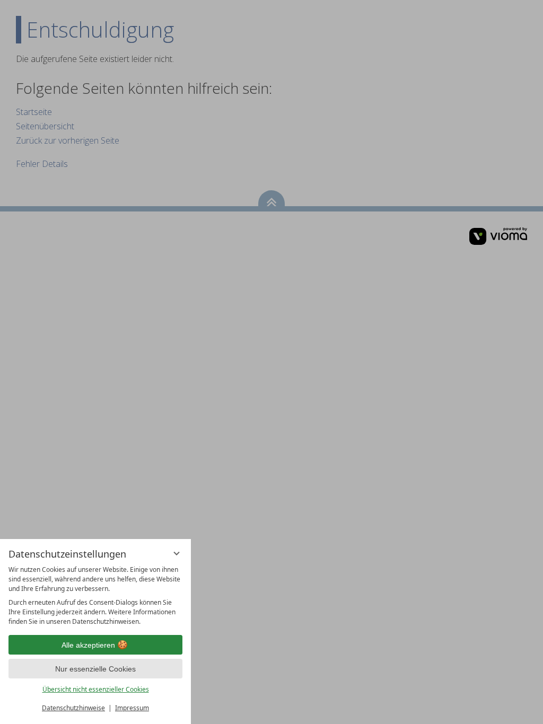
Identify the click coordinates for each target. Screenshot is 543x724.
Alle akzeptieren (88, 645)
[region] (95, 595)
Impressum (132, 707)
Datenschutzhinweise (73, 707)
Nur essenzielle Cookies (95, 669)
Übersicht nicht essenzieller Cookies (95, 689)
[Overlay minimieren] (176, 553)
